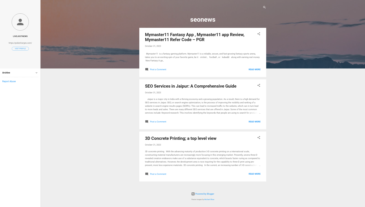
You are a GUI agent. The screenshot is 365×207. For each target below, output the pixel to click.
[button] (258, 34)
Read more (254, 69)
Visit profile (20, 49)
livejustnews (20, 36)
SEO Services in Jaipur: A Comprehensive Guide (190, 86)
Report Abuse (9, 81)
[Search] (264, 7)
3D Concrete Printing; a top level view (180, 138)
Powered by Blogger (204, 194)
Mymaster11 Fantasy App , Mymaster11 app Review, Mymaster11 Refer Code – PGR (194, 37)
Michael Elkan (209, 199)
